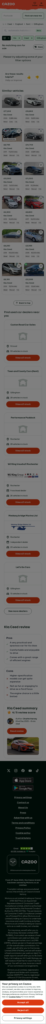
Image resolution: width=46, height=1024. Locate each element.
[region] (23, 1002)
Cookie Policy (15, 997)
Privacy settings (23, 1018)
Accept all (23, 1002)
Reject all (23, 1010)
